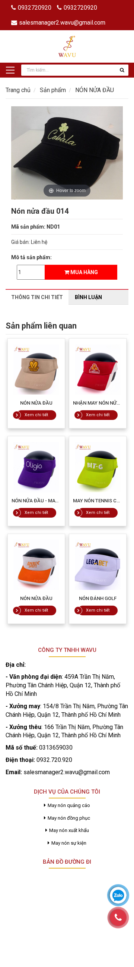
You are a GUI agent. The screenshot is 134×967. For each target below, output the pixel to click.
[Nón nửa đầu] (36, 369)
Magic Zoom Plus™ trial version (42, 113)
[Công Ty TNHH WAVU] (67, 46)
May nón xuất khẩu (69, 830)
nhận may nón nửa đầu (102, 403)
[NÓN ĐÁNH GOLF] (98, 565)
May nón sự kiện (68, 843)
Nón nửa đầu (36, 403)
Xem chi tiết (36, 414)
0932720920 (34, 7)
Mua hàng (83, 272)
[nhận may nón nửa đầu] (98, 369)
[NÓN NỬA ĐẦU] (36, 565)
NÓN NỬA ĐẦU (36, 598)
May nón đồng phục (69, 818)
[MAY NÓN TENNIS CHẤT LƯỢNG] (98, 467)
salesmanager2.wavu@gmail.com (62, 22)
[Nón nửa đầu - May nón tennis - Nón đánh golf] (36, 467)
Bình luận (88, 297)
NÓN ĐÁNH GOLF (98, 598)
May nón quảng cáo (69, 805)
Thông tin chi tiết (37, 297)
